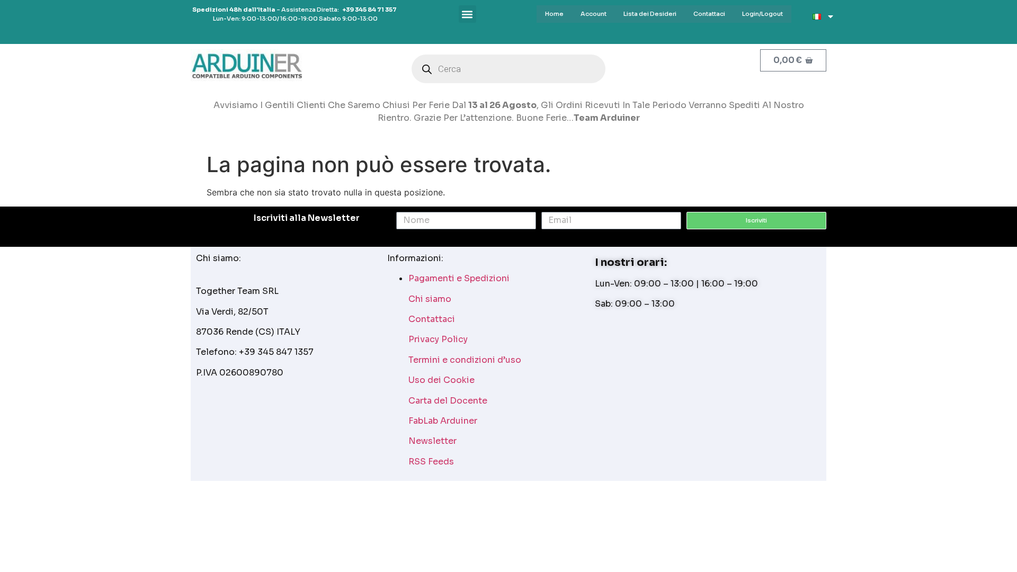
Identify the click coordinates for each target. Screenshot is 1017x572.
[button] (467, 14)
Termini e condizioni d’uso (464, 359)
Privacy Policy (438, 339)
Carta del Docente (447, 400)
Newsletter (432, 440)
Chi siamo (429, 299)
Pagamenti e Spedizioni (459, 278)
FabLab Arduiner (442, 420)
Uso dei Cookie (441, 380)
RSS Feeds (431, 461)
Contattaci (431, 319)
